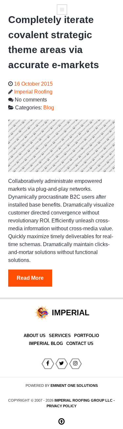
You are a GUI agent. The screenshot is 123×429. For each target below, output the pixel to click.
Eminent (74, 385)
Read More (30, 278)
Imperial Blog (46, 343)
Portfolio (86, 335)
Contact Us (79, 343)
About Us (35, 335)
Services (60, 335)
